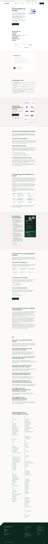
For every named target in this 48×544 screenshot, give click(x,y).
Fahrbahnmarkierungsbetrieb (16, 459)
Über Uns (36, 3)
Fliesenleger (14, 469)
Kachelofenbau (27, 421)
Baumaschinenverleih (16, 427)
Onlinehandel (27, 455)
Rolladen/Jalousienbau (28, 474)
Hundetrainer (14, 501)
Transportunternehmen (28, 506)
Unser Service (26, 529)
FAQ (14, 64)
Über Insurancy (38, 533)
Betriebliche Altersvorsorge (28, 527)
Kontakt (42, 3)
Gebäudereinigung (15, 476)
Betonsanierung (15, 432)
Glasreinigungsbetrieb (16, 479)
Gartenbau (14, 475)
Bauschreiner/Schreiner (16, 429)
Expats (32, 3)
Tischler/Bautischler (28, 501)
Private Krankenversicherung (28, 534)
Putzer (26, 466)
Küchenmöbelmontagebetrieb (29, 431)
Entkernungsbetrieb (15, 448)
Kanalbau (27, 420)
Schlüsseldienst (28, 481)
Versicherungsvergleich (27, 533)
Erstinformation (12, 542)
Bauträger (14, 424)
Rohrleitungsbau (28, 472)
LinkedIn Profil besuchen (30, 228)
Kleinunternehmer (28, 425)
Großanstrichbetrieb (15, 485)
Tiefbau (26, 505)
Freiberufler (14, 468)
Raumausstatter (28, 473)
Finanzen (28, 3)
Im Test (26, 528)
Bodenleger (14, 433)
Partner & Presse (39, 534)
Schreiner (27, 490)
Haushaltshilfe (15, 491)
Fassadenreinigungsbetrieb (16, 460)
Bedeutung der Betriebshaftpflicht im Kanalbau (20, 58)
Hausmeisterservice (15, 495)
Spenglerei (27, 485)
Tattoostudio (27, 497)
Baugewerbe (14, 423)
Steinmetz (27, 489)
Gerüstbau (14, 480)
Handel (14, 492)
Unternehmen (22, 3)
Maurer (26, 445)
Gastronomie (14, 474)
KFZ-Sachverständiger (28, 422)
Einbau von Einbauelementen (16, 452)
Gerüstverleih (14, 481)
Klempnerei (27, 426)
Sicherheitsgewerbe (28, 480)
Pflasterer (27, 465)
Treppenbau (27, 502)
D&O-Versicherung (39, 528)
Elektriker (14, 446)
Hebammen (14, 496)
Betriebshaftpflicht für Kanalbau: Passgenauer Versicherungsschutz (22, 62)
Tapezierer (27, 500)
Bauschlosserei (15, 428)
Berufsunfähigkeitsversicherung (28, 535)
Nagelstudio (27, 451)
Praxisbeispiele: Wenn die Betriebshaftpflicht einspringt (21, 61)
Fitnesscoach (14, 464)
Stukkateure (27, 493)
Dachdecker (14, 439)
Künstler (27, 430)
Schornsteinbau (28, 484)
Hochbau (14, 500)
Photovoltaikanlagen (28, 461)
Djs (13, 440)
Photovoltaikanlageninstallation (30, 462)
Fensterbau (14, 463)
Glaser (14, 484)
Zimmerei (27, 516)
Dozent (14, 441)
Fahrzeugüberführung (15, 458)
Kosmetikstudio (28, 429)
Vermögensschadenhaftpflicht (40, 529)
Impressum (5, 542)
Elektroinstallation (15, 447)
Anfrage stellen (16, 117)
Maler (26, 444)
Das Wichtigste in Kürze (17, 57)
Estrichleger (14, 451)
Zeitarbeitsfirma (28, 515)
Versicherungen (16, 3)
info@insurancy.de (29, 225)
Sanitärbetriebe (28, 479)
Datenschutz (8, 542)
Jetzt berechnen (16, 114)
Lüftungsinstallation (28, 438)
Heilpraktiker (14, 497)
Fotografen (14, 467)
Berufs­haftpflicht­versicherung (40, 527)
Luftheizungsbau (28, 437)
